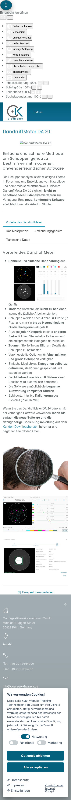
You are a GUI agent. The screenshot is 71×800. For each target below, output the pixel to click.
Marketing (55, 743)
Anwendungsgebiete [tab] (48, 231)
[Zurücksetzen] (3, 17)
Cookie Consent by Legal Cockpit (54, 788)
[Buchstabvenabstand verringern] (44, 97)
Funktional (27, 743)
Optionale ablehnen (35, 755)
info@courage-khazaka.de (20, 686)
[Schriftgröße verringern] (33, 88)
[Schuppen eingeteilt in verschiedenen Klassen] (40, 282)
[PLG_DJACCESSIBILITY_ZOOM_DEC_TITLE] (40, 83)
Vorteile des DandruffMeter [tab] (24, 222)
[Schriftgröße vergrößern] (39, 88)
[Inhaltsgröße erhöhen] (46, 83)
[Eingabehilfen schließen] (10, 17)
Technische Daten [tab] (18, 239)
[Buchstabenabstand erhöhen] (50, 97)
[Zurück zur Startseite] (15, 111)
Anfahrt (7, 644)
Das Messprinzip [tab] (17, 231)
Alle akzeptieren (35, 767)
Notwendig (39, 737)
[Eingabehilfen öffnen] (6, 5)
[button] (36, 111)
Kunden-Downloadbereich (20, 426)
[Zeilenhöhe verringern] (32, 92)
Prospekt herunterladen (38, 592)
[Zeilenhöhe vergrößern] (38, 92)
